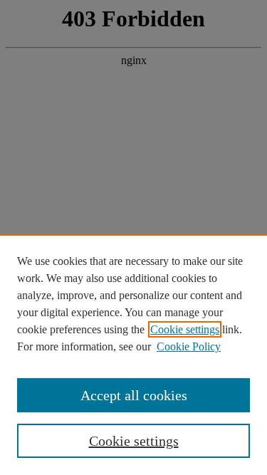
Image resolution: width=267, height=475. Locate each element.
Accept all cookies (133, 395)
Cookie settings (184, 329)
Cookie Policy (189, 346)
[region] (133, 354)
